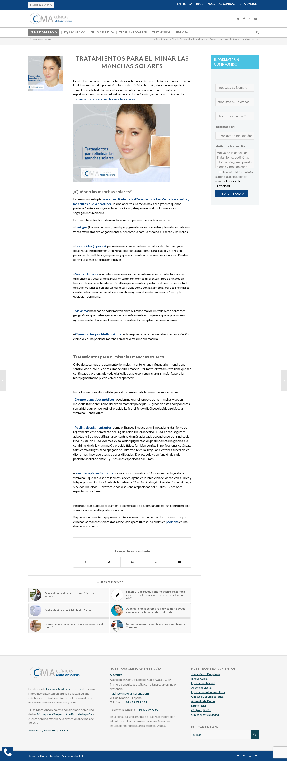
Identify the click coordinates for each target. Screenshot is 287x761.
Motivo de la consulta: (230, 146)
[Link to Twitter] (238, 19)
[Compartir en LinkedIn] (156, 562)
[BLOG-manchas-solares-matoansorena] (45, 73)
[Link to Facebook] (244, 19)
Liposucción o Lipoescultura (208, 692)
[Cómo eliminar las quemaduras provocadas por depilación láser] (284, 380)
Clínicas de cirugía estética (207, 696)
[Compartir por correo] (179, 562)
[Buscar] (256, 32)
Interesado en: (225, 126)
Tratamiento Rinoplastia (205, 674)
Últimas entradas (39, 39)
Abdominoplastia (201, 687)
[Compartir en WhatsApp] (132, 562)
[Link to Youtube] (256, 19)
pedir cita (172, 522)
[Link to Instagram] (250, 19)
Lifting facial (198, 705)
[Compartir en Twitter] (109, 562)
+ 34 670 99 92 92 (147, 709)
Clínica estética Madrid (205, 714)
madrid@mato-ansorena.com (129, 693)
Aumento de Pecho (203, 701)
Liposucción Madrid (203, 683)
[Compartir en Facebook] (85, 562)
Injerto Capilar (200, 678)
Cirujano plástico (201, 710)
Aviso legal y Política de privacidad (48, 730)
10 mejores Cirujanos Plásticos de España (64, 714)
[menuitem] (184, 4)
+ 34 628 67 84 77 (135, 702)
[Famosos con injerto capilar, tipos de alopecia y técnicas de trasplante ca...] (3, 380)
